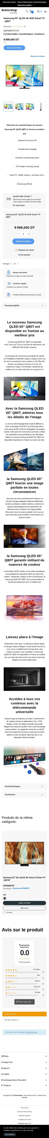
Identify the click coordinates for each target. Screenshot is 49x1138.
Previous (37, 864)
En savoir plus (19, 205)
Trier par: (7, 1020)
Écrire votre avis (24, 1002)
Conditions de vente (24, 1119)
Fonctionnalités (11, 34)
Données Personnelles (24, 1112)
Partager (11, 264)
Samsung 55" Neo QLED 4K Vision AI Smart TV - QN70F (24, 879)
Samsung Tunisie (15, 345)
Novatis (24, 1097)
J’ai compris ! (9, 1134)
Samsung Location (25, 5)
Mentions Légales (24, 1115)
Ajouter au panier (14, 48)
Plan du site (24, 1108)
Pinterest (18, 264)
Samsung (37, 512)
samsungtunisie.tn (36, 369)
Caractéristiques (26, 34)
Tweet (14, 264)
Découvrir (24, 908)
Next (44, 864)
